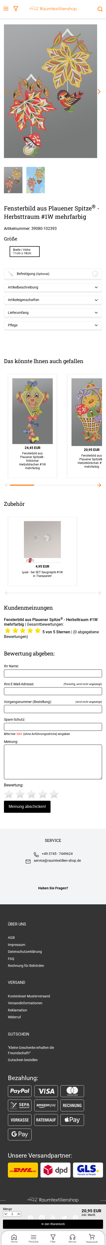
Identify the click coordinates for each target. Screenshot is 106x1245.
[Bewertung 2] (20, 794)
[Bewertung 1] (9, 794)
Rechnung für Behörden (26, 966)
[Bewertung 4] (43, 794)
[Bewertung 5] (54, 794)
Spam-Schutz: (37, 727)
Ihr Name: (11, 666)
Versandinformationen (25, 1003)
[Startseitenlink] (53, 9)
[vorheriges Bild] (7, 92)
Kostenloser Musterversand (29, 996)
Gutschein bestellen (23, 1060)
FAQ (11, 959)
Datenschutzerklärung (25, 952)
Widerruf (14, 1017)
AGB (11, 938)
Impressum (16, 945)
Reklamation (17, 1010)
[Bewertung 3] (31, 794)
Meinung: (11, 742)
